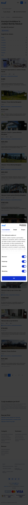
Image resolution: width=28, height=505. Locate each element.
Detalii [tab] (15, 229)
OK (14, 278)
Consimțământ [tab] (6, 229)
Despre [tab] (23, 229)
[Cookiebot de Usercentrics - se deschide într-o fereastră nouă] (19, 225)
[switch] (24, 261)
